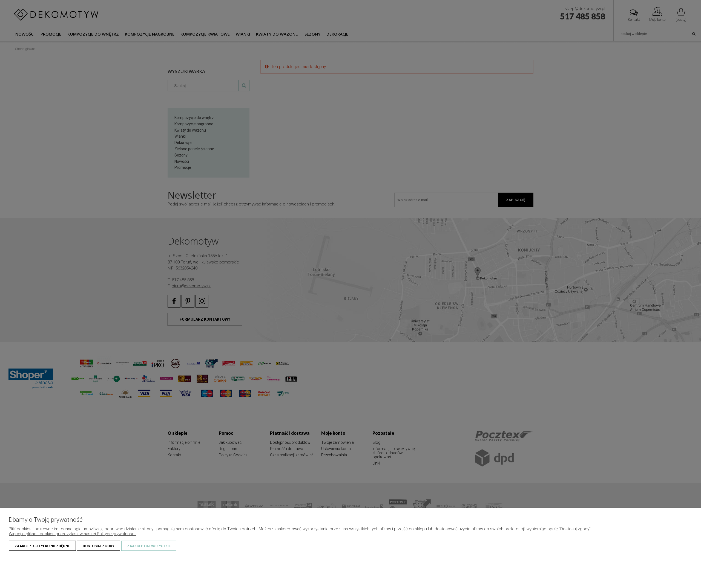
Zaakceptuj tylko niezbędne (42, 546)
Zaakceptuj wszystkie (149, 546)
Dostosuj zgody (98, 546)
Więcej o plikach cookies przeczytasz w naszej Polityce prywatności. (72, 533)
